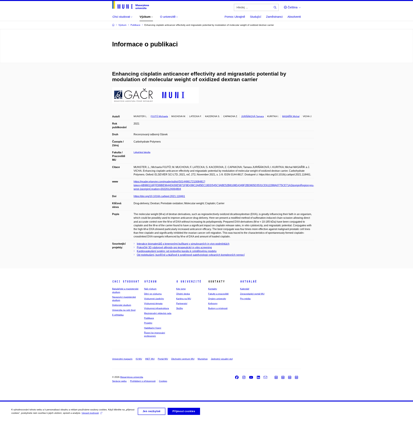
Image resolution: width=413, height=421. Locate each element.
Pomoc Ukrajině (235, 16)
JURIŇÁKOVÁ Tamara (252, 116)
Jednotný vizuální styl (222, 359)
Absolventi (294, 16)
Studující (255, 16)
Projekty (148, 323)
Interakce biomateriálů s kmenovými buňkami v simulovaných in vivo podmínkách (183, 243)
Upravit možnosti (90, 413)
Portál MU (163, 359)
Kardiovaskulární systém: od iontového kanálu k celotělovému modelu (177, 251)
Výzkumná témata (153, 303)
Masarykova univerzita (131, 377)
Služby (179, 308)
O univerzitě (188, 281)
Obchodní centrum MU (182, 359)
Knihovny (212, 303)
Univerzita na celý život (124, 310)
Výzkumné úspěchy (154, 298)
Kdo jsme (181, 288)
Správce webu (119, 381)
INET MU (150, 359)
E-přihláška (118, 315)
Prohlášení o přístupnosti (143, 381)
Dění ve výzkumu (153, 293)
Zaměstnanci (274, 16)
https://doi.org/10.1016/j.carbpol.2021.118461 (159, 196)
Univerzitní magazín (122, 359)
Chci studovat (125, 281)
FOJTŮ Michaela (159, 116)
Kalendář (244, 288)
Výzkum (150, 281)
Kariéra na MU (183, 298)
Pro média (245, 298)
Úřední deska (183, 293)
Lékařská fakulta (142, 152)
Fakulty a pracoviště (218, 293)
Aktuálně (248, 281)
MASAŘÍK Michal (290, 116)
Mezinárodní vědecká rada (157, 313)
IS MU (139, 359)
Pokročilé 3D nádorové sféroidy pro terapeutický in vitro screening (174, 247)
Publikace (149, 318)
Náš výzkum (150, 288)
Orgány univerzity (217, 298)
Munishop (203, 359)
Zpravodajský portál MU (252, 293)
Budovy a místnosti (217, 308)
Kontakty (212, 288)
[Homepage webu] (130, 5)
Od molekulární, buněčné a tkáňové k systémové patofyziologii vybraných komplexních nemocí (191, 255)
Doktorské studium (121, 305)
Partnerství (181, 303)
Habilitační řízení (152, 328)
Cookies (163, 381)
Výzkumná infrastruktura (156, 308)
